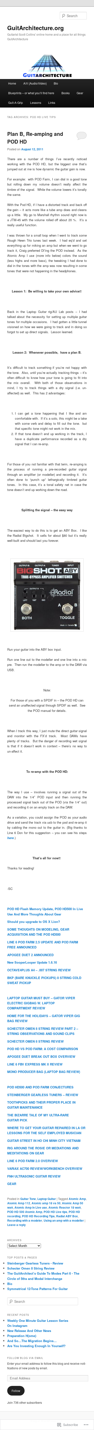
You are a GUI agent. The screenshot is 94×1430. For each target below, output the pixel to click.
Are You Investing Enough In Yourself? (36, 1346)
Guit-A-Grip (15, 102)
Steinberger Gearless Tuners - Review (35, 1263)
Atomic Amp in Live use (30, 1207)
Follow (16, 1391)
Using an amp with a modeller (64, 1220)
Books (65, 93)
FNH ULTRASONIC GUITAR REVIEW (33, 1176)
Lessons (35, 102)
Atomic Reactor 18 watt (64, 1207)
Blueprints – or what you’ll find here (31, 93)
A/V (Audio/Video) (35, 83)
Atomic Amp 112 (18, 1203)
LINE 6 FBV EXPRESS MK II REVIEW (34, 1064)
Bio (56, 83)
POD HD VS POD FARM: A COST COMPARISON (42, 1048)
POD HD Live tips (55, 1212)
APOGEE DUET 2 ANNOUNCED (30, 955)
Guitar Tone (28, 1199)
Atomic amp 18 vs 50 (46, 1203)
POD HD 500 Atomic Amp (24, 1212)
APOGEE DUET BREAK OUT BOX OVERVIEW (41, 1056)
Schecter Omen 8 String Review (30, 1268)
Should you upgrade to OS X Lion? (33, 921)
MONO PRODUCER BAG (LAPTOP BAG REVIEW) (43, 1071)
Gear (80, 93)
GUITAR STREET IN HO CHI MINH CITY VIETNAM (44, 1140)
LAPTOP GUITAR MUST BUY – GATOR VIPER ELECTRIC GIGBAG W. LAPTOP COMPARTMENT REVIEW (41, 1003)
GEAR (11, 1183)
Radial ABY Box (67, 1216)
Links (51, 102)
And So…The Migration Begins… (32, 1340)
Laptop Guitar (46, 1199)
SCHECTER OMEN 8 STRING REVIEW (35, 1041)
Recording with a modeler (24, 1220)
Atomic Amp (77, 1199)
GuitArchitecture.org (35, 28)
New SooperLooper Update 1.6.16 (32, 962)
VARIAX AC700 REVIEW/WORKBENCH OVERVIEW (44, 1168)
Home (12, 83)
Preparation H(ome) (21, 1335)
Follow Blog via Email (25, 1358)
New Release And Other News (29, 1330)
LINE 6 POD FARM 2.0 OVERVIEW (32, 1161)
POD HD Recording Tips (38, 1216)
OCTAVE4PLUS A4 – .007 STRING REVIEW (39, 970)
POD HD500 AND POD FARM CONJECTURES (40, 1087)
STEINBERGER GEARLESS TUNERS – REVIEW (42, 1094)
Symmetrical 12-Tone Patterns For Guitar (37, 1288)
